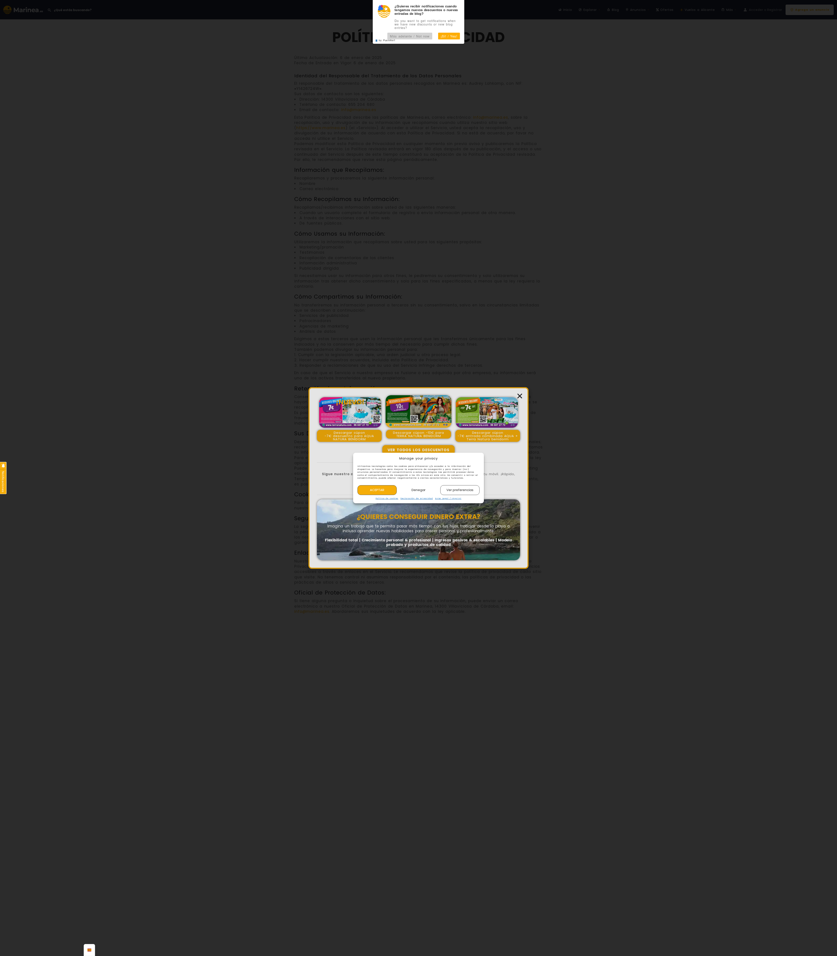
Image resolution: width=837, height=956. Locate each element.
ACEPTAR (377, 490)
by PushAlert (387, 40)
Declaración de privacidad (416, 498)
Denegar (418, 490)
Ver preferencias (459, 490)
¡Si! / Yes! (449, 36)
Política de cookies (387, 498)
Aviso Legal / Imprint (448, 498)
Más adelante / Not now (410, 36)
